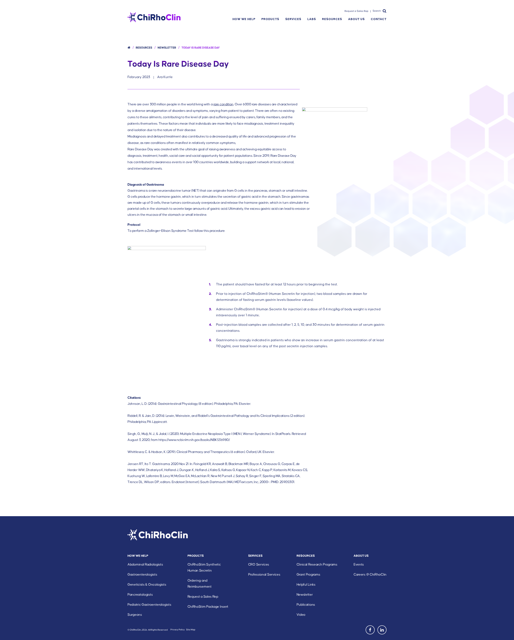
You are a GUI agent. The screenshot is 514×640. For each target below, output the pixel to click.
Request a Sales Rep (356, 11)
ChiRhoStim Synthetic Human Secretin (204, 567)
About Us (356, 19)
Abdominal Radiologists (145, 564)
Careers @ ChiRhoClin (370, 574)
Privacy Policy (177, 630)
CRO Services (258, 564)
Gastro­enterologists (142, 574)
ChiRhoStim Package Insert (208, 606)
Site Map (190, 630)
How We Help (244, 19)
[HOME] (128, 47)
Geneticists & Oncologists (146, 584)
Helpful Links (306, 584)
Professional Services (264, 574)
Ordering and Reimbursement (200, 583)
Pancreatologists (140, 594)
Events (359, 564)
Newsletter (167, 47)
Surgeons (134, 615)
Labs (311, 19)
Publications (306, 604)
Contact (379, 19)
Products (270, 19)
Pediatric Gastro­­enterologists (149, 604)
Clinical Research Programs (317, 564)
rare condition (223, 104)
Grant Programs (308, 574)
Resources (332, 19)
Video (301, 615)
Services (293, 19)
